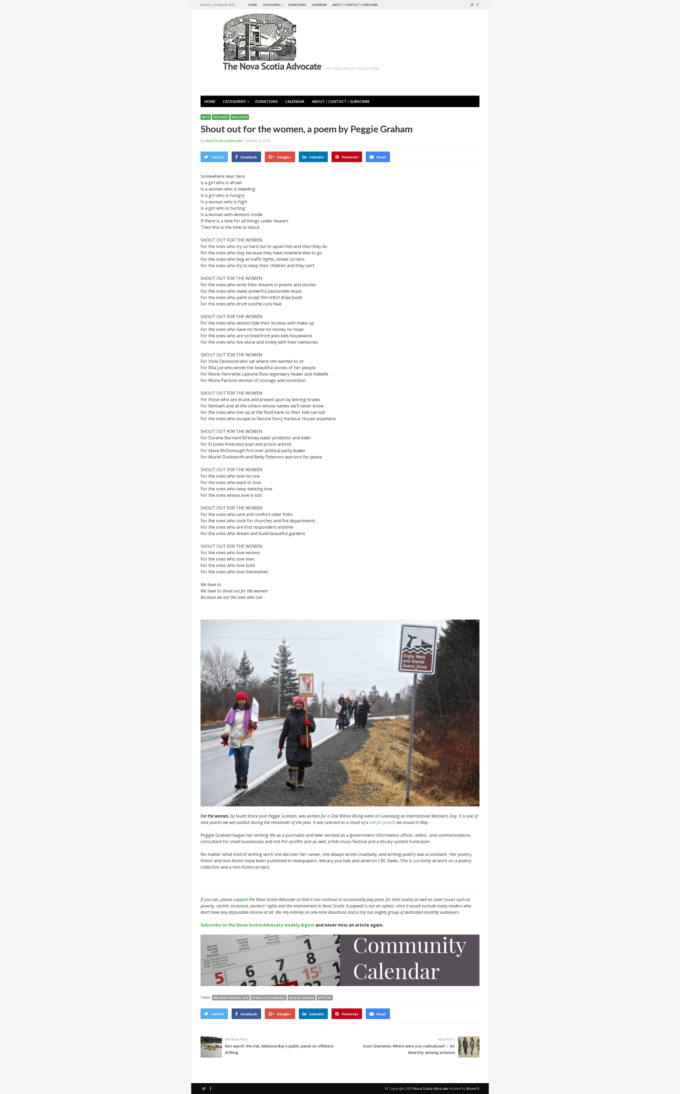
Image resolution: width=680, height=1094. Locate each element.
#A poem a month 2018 (230, 998)
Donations (297, 5)
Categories (272, 5)
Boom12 (472, 1088)
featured (220, 117)
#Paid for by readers (268, 998)
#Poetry (325, 998)
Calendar (319, 5)
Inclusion (240, 117)
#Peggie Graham (301, 998)
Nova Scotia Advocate (430, 1088)
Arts (206, 117)
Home (252, 5)
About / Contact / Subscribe (355, 5)
